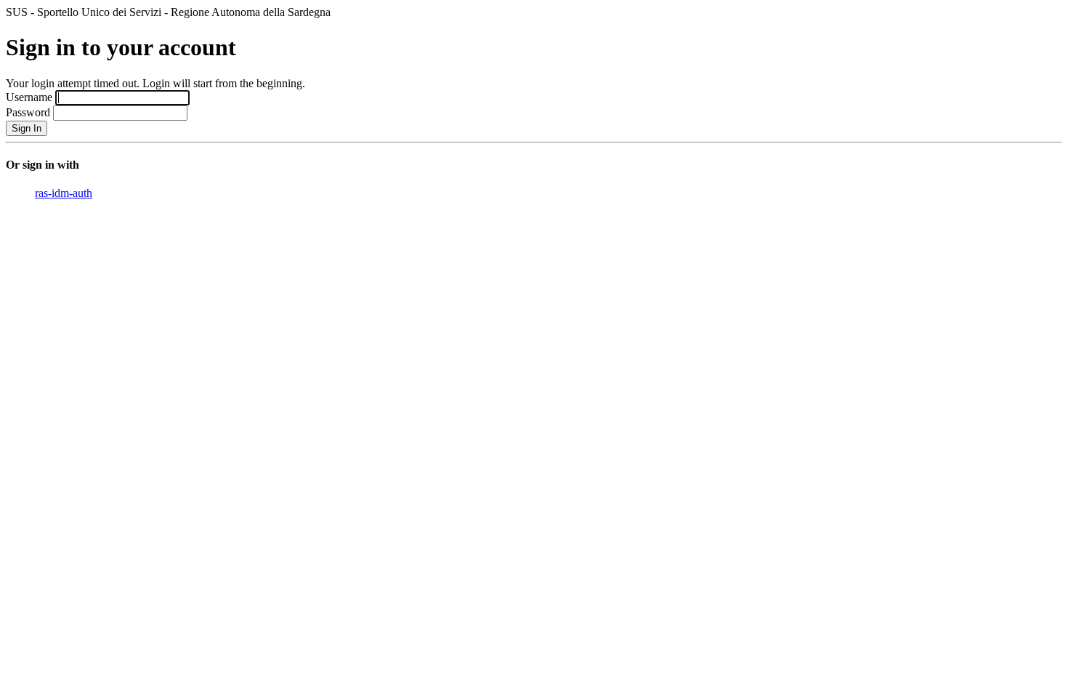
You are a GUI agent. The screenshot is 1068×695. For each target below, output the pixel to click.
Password (28, 112)
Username (29, 97)
